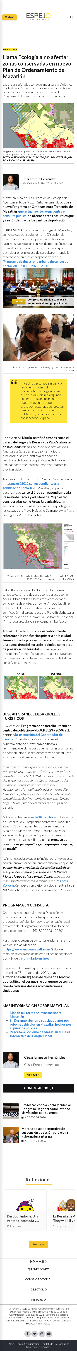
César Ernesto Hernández (45, 1057)
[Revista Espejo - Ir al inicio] (38, 1261)
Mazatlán (10, 49)
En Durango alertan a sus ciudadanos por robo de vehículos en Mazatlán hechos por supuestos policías (40, 1024)
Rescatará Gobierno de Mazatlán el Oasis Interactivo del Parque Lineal (40, 1034)
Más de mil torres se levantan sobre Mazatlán (36, 1015)
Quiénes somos (38, 1269)
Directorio (38, 1289)
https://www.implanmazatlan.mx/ (28, 949)
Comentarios (36, 1088)
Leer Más (19, 301)
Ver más (33, 1075)
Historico (38, 1299)
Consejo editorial (38, 1279)
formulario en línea (36, 958)
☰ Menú (10, 17)
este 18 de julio (42, 817)
